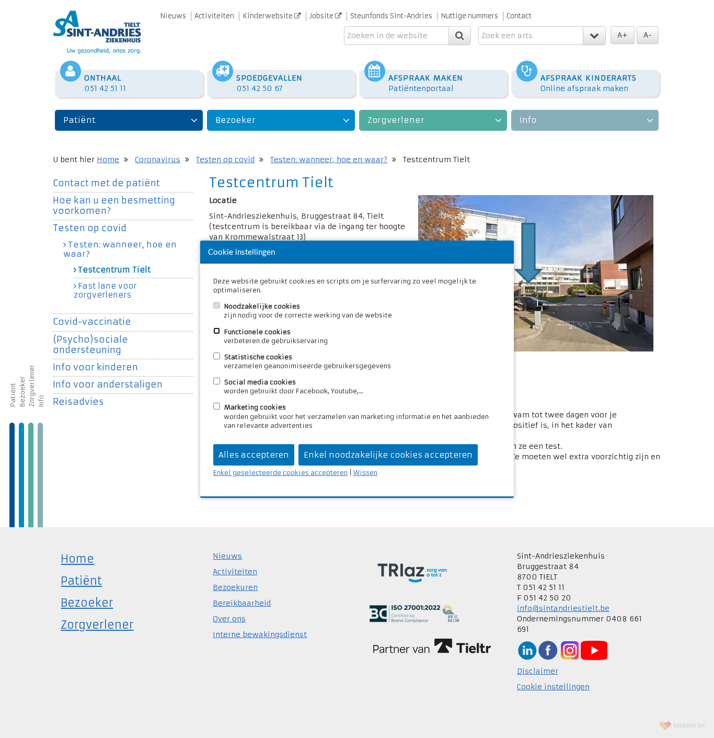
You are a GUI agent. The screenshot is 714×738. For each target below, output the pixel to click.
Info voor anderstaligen (108, 384)
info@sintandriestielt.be (563, 608)
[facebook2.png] (547, 649)
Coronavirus (157, 159)
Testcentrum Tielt (114, 270)
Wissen (365, 472)
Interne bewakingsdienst (260, 634)
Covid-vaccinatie (92, 321)
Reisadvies (78, 401)
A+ (622, 35)
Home (108, 159)
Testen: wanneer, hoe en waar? (328, 159)
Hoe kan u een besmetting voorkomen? (114, 206)
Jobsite (322, 16)
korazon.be (689, 725)
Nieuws (173, 16)
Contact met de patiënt (106, 183)
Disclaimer (537, 671)
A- (647, 35)
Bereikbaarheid (242, 603)
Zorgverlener (395, 120)
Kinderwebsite (268, 16)
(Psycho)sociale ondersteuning (90, 345)
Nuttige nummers (469, 16)
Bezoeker (235, 120)
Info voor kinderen (95, 367)
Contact (519, 16)
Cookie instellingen (553, 686)
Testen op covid (225, 159)
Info (528, 120)
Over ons (229, 618)
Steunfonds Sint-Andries (391, 16)
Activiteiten (214, 16)
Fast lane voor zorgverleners (105, 290)
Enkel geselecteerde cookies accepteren (280, 472)
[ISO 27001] (414, 613)
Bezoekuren (235, 587)
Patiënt (79, 120)
